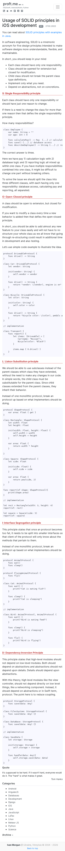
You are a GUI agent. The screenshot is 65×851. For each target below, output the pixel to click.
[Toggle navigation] (58, 7)
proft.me (10, 4)
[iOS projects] (7, 11)
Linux (11, 819)
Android (12, 788)
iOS (41, 26)
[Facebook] (18, 11)
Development (15, 799)
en (20, 4)
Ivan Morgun (13, 845)
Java (10, 809)
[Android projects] (11, 11)
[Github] (22, 11)
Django (11, 802)
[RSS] (4, 11)
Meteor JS (13, 822)
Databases (13, 795)
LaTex (11, 815)
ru (22, 4)
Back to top (32, 848)
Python (12, 826)
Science (12, 829)
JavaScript (13, 812)
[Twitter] (15, 11)
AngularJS (13, 792)
